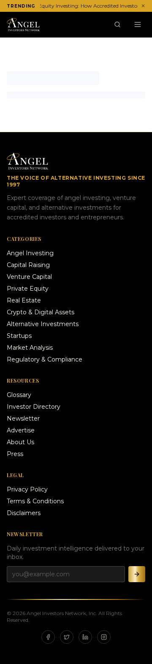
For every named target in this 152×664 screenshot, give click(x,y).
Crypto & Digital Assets (40, 312)
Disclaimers (24, 513)
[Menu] (137, 24)
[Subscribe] (136, 574)
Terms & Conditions (35, 501)
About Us (20, 442)
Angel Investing (30, 253)
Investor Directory (33, 406)
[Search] (117, 24)
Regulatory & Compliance (44, 359)
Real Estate (24, 300)
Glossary (19, 395)
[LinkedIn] (85, 637)
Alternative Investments (43, 324)
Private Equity (28, 288)
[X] (66, 637)
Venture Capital (29, 277)
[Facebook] (48, 637)
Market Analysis (30, 347)
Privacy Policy (27, 489)
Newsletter (23, 418)
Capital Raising (28, 265)
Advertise (21, 430)
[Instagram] (104, 637)
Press (15, 454)
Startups (19, 336)
